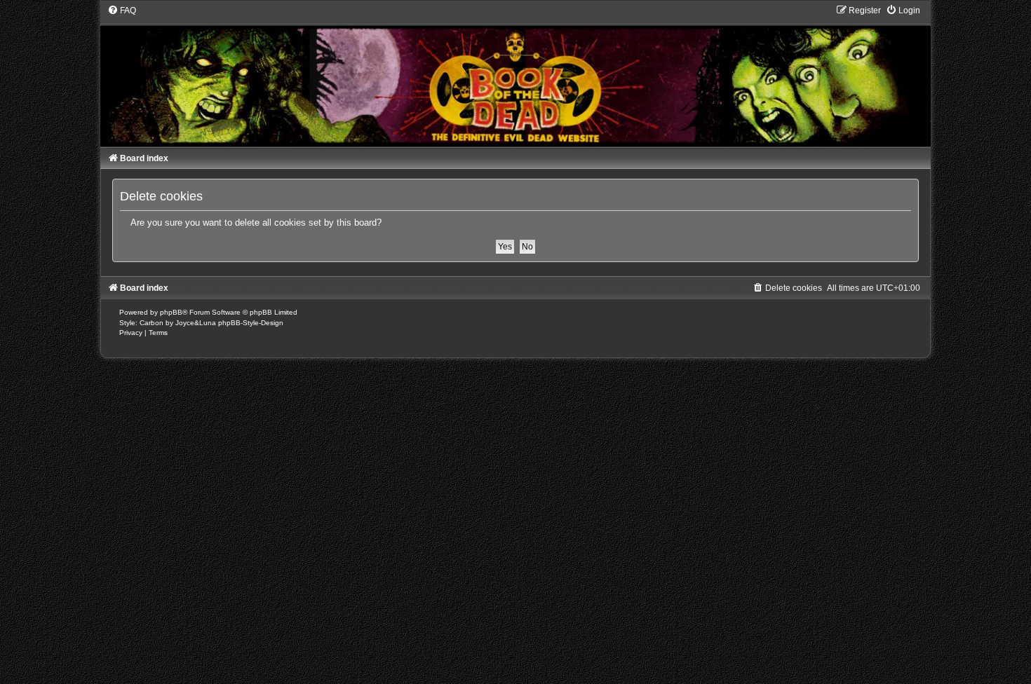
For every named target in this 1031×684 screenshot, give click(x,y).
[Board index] (515, 75)
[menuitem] (121, 10)
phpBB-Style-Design (250, 323)
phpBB (171, 312)
